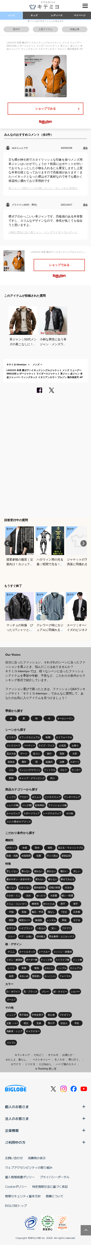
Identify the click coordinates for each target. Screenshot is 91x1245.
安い (53, 928)
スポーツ (74, 762)
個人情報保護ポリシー (20, 1177)
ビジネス (11, 737)
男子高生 (24, 1015)
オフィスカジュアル (29, 737)
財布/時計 (40, 805)
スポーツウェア (31, 813)
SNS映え (41, 936)
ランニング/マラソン (30, 770)
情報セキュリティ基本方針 (23, 1196)
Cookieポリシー (16, 1186)
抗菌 (38, 855)
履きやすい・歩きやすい (19, 879)
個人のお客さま (17, 1106)
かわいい (49, 968)
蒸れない (38, 871)
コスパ (11, 936)
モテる (76, 920)
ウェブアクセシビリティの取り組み (28, 1167)
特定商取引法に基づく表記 (50, 1186)
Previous (7, 543)
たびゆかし (45, 1064)
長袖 (24, 912)
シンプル (62, 968)
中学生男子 (37, 1015)
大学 (74, 753)
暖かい (64, 871)
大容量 (53, 895)
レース (11, 968)
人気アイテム (45, 29)
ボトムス (36, 797)
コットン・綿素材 (62, 951)
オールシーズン (65, 718)
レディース (57, 15)
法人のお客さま (17, 1118)
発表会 (11, 762)
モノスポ (59, 1059)
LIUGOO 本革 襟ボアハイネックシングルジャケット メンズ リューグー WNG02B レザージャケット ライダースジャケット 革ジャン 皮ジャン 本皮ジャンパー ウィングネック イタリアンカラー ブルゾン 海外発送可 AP (45, 373)
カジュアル (75, 968)
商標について (54, 1196)
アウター (24, 797)
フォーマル (65, 976)
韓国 (11, 920)
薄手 (75, 904)
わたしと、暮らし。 (17, 1059)
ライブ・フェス (46, 745)
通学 (24, 762)
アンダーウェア (72, 797)
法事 (62, 762)
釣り (52, 778)
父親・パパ (12, 1023)
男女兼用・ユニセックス (61, 936)
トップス (11, 797)
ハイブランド (26, 928)
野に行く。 (75, 1059)
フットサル (49, 770)
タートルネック (27, 951)
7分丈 (64, 912)
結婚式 (49, 762)
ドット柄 (77, 959)
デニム (11, 951)
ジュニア (11, 1015)
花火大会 (11, 753)
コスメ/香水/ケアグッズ (18, 821)
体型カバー (25, 920)
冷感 (24, 847)
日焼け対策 (54, 887)
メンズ (11, 15)
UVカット (11, 847)
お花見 (62, 745)
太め (28, 895)
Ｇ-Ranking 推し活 (45, 1068)
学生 (76, 1023)
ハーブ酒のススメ (66, 1064)
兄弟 (38, 1023)
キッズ (34, 15)
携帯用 (35, 904)
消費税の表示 (37, 1158)
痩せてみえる (67, 879)
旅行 (49, 753)
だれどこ (39, 1054)
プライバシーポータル (54, 1177)
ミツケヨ (30, 1064)
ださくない (25, 887)
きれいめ (24, 976)
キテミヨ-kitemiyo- (17, 364)
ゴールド (11, 999)
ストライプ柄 (62, 959)
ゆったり (41, 895)
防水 (37, 847)
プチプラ (66, 928)
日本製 (76, 912)
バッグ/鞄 (27, 805)
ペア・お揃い (26, 936)
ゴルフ (63, 770)
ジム (11, 770)
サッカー (76, 770)
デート (23, 753)
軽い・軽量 (67, 895)
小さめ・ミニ (13, 895)
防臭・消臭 (12, 855)
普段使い (36, 976)
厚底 (64, 920)
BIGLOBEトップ (16, 1205)
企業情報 (12, 1130)
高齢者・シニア (14, 1031)
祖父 (26, 1023)
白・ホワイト (13, 991)
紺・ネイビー (60, 991)
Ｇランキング (22, 1054)
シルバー (75, 991)
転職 (48, 737)
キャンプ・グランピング (32, 778)
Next (83, 543)
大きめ (68, 887)
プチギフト (65, 1015)
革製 (24, 968)
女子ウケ (11, 928)
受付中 (16, 29)
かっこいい (50, 976)
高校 (62, 753)
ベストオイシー (41, 1059)
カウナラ (16, 1064)
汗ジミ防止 (52, 855)
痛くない (11, 887)
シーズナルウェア (52, 813)
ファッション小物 (57, 805)
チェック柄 (46, 959)
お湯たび (67, 1054)
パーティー (29, 745)
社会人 (64, 1023)
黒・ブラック (30, 991)
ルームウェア (13, 813)
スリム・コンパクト (16, 904)
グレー (45, 991)
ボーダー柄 (31, 959)
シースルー (44, 951)
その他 (69, 813)
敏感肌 (38, 920)
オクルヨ (53, 1054)
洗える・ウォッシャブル (70, 847)
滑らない (26, 871)
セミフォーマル (64, 737)
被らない (52, 879)
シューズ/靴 (12, 805)
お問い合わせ (14, 1158)
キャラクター (33, 1031)
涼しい (76, 871)
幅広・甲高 (37, 912)
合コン (36, 753)
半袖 (11, 912)
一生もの (41, 928)
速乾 (50, 847)
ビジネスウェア (52, 797)
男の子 (51, 1023)
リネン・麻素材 (14, 959)
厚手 (63, 904)
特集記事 (74, 29)
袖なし (51, 912)
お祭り (75, 745)
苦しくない (12, 871)
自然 (11, 976)
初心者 (51, 1015)
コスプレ (11, 1042)
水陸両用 (26, 855)
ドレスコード (13, 745)
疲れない (51, 871)
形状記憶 (66, 855)
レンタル (51, 920)
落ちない (40, 879)
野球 (11, 778)
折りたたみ (49, 904)
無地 (36, 968)
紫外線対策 (40, 887)
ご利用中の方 (15, 1142)
